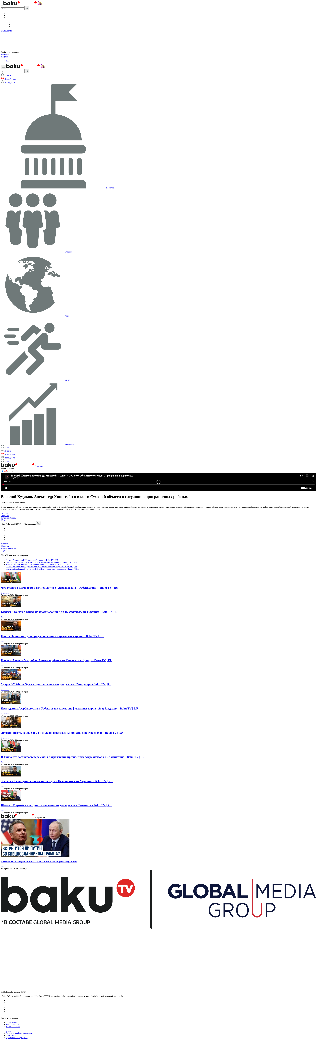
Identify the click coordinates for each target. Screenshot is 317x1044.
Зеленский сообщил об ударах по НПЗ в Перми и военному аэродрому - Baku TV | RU (42, 569)
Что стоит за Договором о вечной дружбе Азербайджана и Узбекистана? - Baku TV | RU (59, 587)
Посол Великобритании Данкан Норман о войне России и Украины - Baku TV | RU (41, 567)
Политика (39, 466)
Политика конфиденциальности (19, 1033)
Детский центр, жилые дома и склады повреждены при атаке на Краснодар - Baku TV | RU (62, 732)
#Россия (4, 513)
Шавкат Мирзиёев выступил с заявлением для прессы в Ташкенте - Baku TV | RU (56, 805)
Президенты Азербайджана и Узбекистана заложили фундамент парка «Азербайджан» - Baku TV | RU (69, 708)
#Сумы (4, 520)
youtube (10, 471)
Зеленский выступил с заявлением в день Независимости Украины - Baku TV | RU (57, 781)
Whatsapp (5, 54)
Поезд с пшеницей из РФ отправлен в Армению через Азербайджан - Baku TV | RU (41, 562)
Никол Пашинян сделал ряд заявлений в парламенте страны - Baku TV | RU (52, 636)
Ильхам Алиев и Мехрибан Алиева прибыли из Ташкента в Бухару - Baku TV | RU (56, 660)
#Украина (5, 516)
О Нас (8, 1031)
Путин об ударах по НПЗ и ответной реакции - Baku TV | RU (32, 560)
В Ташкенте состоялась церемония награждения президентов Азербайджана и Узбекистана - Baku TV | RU (73, 756)
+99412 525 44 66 (13, 1027)
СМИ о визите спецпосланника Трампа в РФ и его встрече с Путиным (39, 861)
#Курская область (8, 518)
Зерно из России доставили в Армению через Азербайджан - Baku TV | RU (37, 564)
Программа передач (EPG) (17, 1038)
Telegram (4, 56)
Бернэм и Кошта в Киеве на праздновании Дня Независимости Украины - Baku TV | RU (60, 611)
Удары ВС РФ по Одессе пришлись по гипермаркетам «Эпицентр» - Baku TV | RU (56, 684)
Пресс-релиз (11, 1035)
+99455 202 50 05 (13, 1024)
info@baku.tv (11, 1022)
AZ (7, 61)
